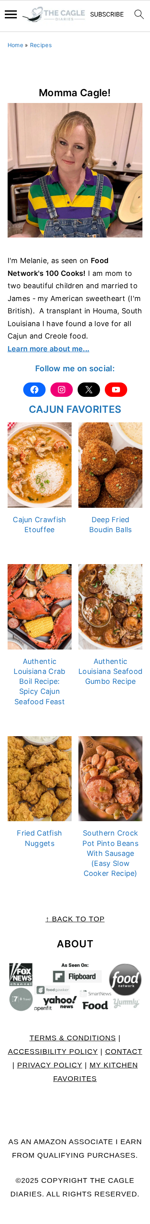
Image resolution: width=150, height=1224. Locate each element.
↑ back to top (75, 919)
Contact (123, 1052)
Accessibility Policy (53, 1052)
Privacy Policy (49, 1065)
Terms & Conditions (73, 1038)
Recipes (41, 45)
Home (15, 45)
